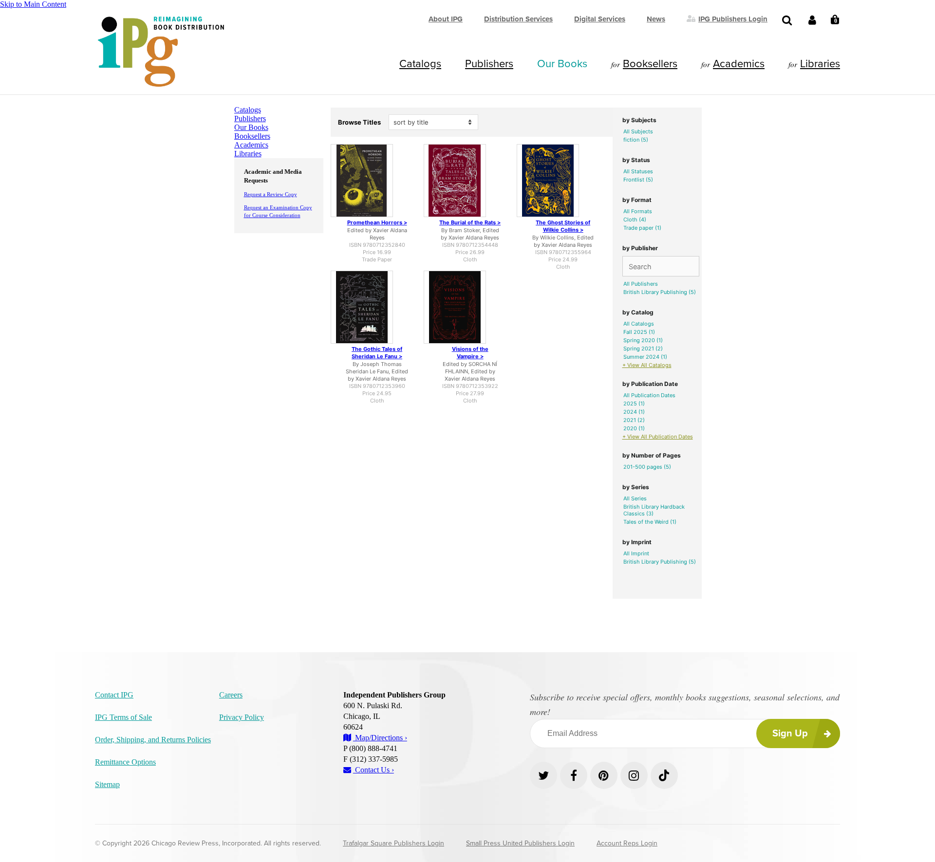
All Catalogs (638, 323)
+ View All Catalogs (647, 365)
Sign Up (790, 733)
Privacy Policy (241, 717)
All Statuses (638, 171)
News (656, 19)
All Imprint (636, 553)
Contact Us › (373, 770)
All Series (635, 498)
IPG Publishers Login (732, 18)
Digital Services (599, 19)
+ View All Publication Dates (657, 436)
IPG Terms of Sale (123, 717)
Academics (739, 63)
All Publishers (640, 283)
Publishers (489, 63)
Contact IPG (114, 695)
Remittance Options (125, 762)
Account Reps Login (627, 843)
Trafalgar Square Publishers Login (393, 843)
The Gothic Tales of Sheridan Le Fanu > (377, 353)
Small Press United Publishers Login (520, 843)
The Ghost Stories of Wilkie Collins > (563, 226)
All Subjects (638, 131)
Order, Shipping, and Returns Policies (153, 739)
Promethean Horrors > (377, 222)
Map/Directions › (380, 738)
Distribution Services (518, 19)
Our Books (562, 63)
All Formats (637, 211)
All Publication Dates (649, 395)
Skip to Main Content (33, 4)
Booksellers (650, 63)
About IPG (446, 19)
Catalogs (420, 63)
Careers (231, 695)
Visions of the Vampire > (470, 353)
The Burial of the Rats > (470, 222)
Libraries (820, 63)
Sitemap (107, 784)
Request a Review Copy (270, 194)
